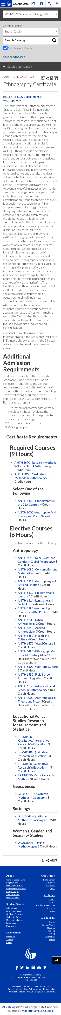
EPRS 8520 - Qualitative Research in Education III (34, 765)
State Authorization (32, 989)
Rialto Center (49, 880)
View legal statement (42, 986)
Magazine (10, 936)
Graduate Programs (15, 914)
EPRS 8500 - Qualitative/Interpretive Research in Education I (33, 740)
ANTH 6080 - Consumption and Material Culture (37, 571)
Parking (51, 931)
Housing (51, 928)
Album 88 (50, 882)
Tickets (51, 899)
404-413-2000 (30, 980)
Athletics (49, 895)
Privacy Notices (15, 989)
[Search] (54, 40)
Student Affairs (48, 925)
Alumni (9, 939)
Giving (9, 942)
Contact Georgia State (15, 880)
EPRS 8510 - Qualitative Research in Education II (33, 754)
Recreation (50, 936)
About (10, 875)
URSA (52, 888)
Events (52, 922)
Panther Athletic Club (45, 905)
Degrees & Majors (14, 911)
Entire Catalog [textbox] (14, 31)
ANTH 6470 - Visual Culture (35, 643)
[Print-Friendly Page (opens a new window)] (51, 78)
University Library (14, 920)
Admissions (11, 908)
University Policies (14, 885)
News (52, 911)
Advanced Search (14, 57)
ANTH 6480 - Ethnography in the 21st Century (36, 502)
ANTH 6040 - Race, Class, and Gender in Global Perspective (36, 559)
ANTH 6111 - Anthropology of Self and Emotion (37, 583)
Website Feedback (17, 991)
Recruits (51, 908)
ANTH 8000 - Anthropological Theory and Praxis (37, 514)
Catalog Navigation (19, 66)
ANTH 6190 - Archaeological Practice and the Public (36, 610)
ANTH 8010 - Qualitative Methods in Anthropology (30, 476)
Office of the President (16, 888)
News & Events (13, 897)
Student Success (15, 904)
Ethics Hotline (49, 989)
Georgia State (20, 3)
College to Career (14, 917)
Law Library (11, 923)
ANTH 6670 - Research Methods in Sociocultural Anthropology (35, 464)
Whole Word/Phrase (20, 48)
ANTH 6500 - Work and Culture (38, 666)
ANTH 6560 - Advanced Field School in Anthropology (36, 688)
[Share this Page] (47, 78)
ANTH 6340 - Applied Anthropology (31, 629)
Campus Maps (12, 891)
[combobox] (30, 14)
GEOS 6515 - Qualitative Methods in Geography (33, 795)
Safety (52, 939)
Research (50, 885)
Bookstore (11, 926)
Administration (13, 894)
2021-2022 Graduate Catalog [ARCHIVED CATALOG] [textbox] (31, 14)
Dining (52, 933)
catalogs (11, 1007)
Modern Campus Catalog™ (38, 1010)
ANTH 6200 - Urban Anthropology (30, 621)
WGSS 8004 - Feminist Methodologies (32, 844)
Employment (12, 882)
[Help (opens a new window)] (56, 78)
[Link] (41, 4)
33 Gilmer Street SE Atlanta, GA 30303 (30, 977)
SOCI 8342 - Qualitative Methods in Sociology (32, 818)
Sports (52, 902)
